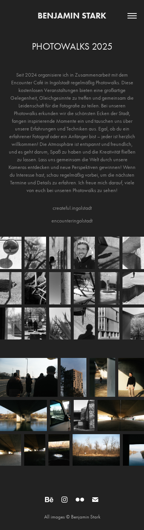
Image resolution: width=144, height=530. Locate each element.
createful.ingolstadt (72, 208)
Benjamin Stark (72, 15)
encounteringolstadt (72, 220)
